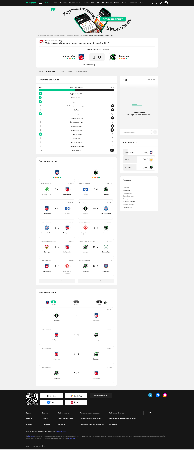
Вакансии (45, 413)
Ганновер (124, 56)
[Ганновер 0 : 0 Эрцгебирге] (119, 58)
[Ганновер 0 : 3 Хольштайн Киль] (124, 58)
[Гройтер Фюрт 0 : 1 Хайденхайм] (74, 58)
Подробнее (71, 438)
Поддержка (46, 424)
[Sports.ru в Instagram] (165, 395)
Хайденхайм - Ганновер (73, 35)
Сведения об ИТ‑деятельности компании (122, 419)
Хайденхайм (68, 56)
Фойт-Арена (127, 190)
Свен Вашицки (128, 196)
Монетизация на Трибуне (66, 419)
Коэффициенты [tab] (81, 71)
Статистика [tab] (50, 71)
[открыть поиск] (152, 2)
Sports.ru (31, 436)
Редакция (29, 419)
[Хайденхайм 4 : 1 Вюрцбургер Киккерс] (67, 58)
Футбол (44, 35)
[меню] (40, 2)
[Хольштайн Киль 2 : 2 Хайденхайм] (71, 58)
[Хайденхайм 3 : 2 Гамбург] (72, 58)
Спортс (39, 35)
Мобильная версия (155, 413)
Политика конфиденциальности (90, 419)
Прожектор (61, 424)
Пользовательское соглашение (90, 413)
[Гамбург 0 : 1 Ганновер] (126, 58)
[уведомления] (156, 2)
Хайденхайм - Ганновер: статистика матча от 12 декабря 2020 (96, 35)
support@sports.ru (61, 431)
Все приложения (99, 396)
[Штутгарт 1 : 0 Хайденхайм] (69, 58)
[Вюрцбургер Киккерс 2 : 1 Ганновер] (123, 58)
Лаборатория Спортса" (116, 413)
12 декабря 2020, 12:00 (93, 49)
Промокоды (113, 424)
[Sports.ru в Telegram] (150, 395)
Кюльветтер (90, 64)
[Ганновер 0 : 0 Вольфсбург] (121, 58)
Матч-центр (50, 35)
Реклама (45, 419)
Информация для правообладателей (92, 424)
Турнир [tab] (70, 71)
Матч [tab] (41, 71)
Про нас (28, 413)
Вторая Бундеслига (60, 35)
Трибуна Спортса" (63, 413)
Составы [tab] (61, 71)
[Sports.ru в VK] (158, 395)
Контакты (29, 424)
